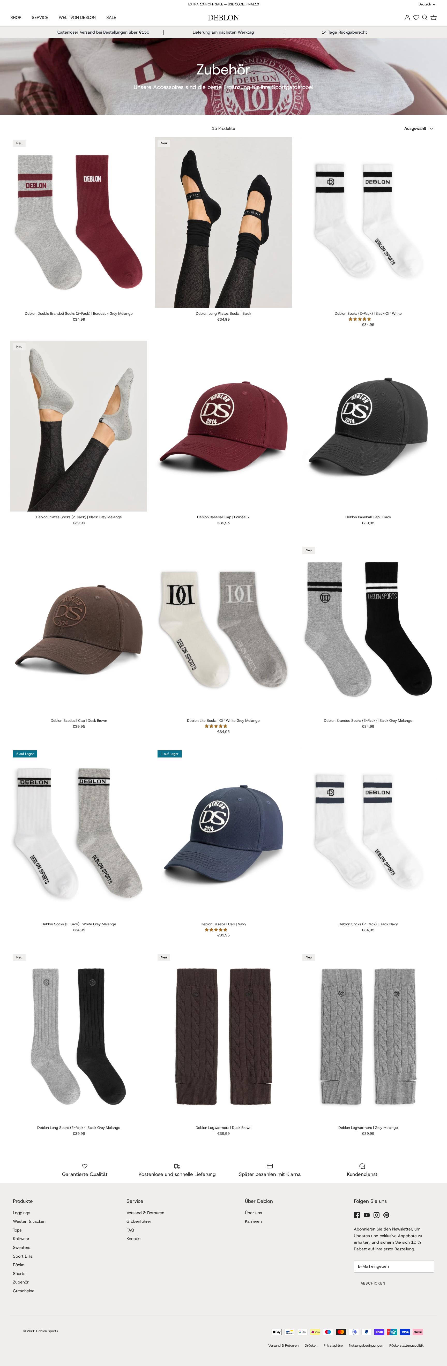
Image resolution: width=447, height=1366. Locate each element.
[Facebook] (357, 1215)
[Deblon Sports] (223, 18)
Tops (17, 1230)
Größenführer (138, 1221)
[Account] (407, 17)
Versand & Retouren (145, 1212)
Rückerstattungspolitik (406, 1345)
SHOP (15, 17)
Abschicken (373, 1283)
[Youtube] (367, 1215)
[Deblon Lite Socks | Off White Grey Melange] (223, 629)
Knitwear (21, 1238)
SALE (111, 17)
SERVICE (40, 17)
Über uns (253, 1212)
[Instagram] (376, 1215)
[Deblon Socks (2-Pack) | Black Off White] (368, 222)
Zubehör (21, 1282)
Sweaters (21, 1247)
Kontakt (133, 1238)
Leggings (21, 1212)
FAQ (130, 1230)
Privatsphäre (333, 1345)
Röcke (18, 1264)
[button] (360, 319)
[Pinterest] (386, 1215)
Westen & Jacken (29, 1221)
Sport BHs (22, 1256)
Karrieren (253, 1221)
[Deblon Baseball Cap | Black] (368, 426)
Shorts (19, 1273)
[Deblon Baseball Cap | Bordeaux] (223, 426)
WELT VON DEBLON (77, 17)
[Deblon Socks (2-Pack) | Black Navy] (368, 833)
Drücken (311, 1345)
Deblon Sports (47, 1331)
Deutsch (425, 4)
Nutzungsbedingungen (366, 1345)
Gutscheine (23, 1291)
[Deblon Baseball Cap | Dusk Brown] (78, 629)
